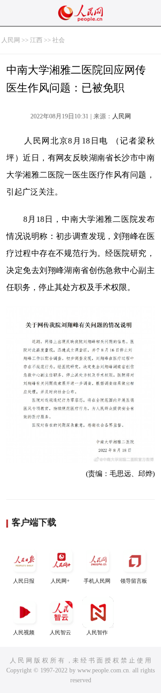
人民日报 (23, 581)
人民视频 (23, 632)
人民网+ (60, 581)
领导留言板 (133, 581)
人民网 (10, 40)
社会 (58, 40)
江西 (36, 40)
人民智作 (97, 632)
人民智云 (60, 632)
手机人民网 (97, 581)
